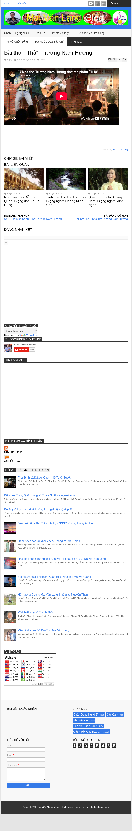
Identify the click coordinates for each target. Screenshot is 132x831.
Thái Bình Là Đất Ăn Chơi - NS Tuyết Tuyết (44, 477)
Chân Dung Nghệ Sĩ (16, 33)
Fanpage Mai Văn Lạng (97, 3)
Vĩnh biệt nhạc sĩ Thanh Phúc (36, 612)
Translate (32, 335)
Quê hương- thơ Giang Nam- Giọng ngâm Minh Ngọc (106, 201)
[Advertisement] (66, 138)
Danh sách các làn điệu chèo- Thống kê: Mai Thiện (49, 541)
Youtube (91, 3)
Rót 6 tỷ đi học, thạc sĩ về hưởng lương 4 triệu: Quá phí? (38, 509)
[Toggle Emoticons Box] (6, 243)
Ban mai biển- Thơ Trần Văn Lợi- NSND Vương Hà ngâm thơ (55, 523)
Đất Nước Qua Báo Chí (49, 41)
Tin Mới (77, 42)
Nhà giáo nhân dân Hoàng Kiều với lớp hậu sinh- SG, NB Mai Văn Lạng (62, 558)
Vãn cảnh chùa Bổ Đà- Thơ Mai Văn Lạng (43, 630)
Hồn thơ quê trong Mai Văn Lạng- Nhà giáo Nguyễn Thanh (53, 594)
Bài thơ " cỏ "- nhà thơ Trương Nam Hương (101, 219)
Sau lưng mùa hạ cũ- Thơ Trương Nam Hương (33, 219)
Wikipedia (103, 3)
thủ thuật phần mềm (100, 807)
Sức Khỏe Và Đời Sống (90, 33)
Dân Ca (40, 33)
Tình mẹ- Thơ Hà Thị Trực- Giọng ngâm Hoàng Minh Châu (66, 201)
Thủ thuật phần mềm (70, 807)
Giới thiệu (21, 3)
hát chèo (86, 807)
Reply (9, 59)
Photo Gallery (60, 33)
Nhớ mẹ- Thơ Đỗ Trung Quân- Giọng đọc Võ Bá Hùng (22, 201)
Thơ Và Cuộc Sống (16, 41)
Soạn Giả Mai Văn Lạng (49, 807)
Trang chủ (9, 3)
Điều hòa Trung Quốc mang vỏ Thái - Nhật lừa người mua (39, 495)
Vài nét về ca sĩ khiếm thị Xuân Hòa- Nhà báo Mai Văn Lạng (54, 576)
